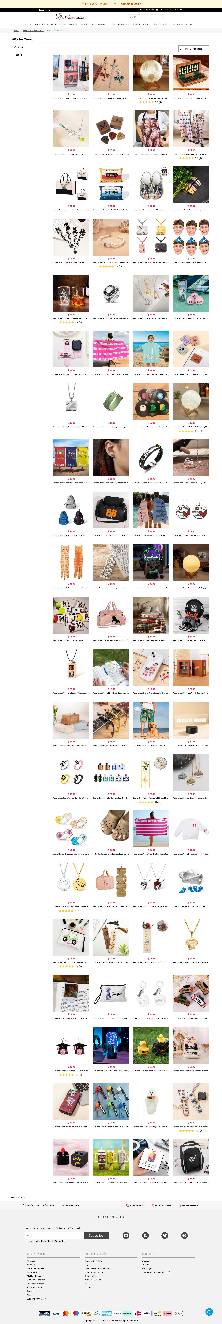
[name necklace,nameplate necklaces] (70, 16)
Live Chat (146, 1264)
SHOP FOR (40, 24)
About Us (31, 1260)
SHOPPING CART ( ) (173, 9)
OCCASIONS (179, 24)
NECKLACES (57, 24)
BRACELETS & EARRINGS (94, 24)
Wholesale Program (36, 1279)
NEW (192, 24)
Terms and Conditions (37, 1268)
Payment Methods (93, 1279)
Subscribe (96, 1235)
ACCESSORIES (120, 24)
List (86, 1283)
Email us (145, 1260)
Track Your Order (148, 9)
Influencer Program (36, 1283)
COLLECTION (160, 24)
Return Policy (91, 1276)
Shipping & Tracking (93, 1260)
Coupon (88, 1287)
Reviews (30, 1291)
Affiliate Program (34, 1287)
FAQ (86, 1264)
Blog (29, 1295)
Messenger (147, 1268)
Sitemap (31, 1264)
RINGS (72, 24)
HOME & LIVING (140, 24)
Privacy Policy (61, 1241)
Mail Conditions (34, 1276)
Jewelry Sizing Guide (94, 1272)
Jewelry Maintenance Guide (97, 1268)
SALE (27, 24)
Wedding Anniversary (36, 1298)
